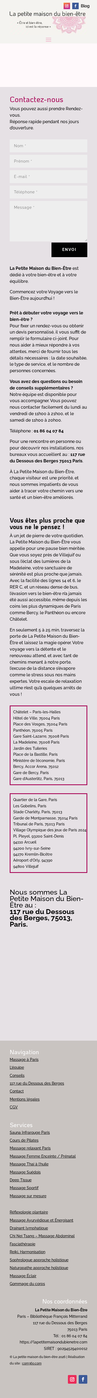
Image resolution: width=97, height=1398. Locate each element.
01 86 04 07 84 (74, 1336)
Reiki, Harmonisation (27, 1252)
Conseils (17, 1075)
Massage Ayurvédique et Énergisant (41, 1220)
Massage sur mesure (28, 1196)
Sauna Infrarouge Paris (30, 1132)
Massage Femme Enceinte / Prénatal (43, 1156)
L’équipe (17, 1067)
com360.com (31, 1363)
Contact (17, 1091)
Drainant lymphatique (29, 1228)
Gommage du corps (27, 1284)
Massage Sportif (24, 1188)
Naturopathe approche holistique (39, 1268)
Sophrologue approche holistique (39, 1260)
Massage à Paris (24, 1059)
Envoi (69, 249)
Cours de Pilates (24, 1140)
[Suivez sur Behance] (84, 6)
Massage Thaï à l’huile (29, 1164)
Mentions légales (25, 1099)
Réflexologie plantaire (29, 1212)
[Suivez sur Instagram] (67, 6)
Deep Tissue (21, 1180)
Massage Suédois (25, 1172)
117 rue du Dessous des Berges (37, 1083)
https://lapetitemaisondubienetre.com (53, 1342)
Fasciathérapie (22, 1244)
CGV (14, 1107)
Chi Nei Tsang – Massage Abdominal (42, 1236)
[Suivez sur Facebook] (75, 6)
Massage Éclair (23, 1276)
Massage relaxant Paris (30, 1148)
